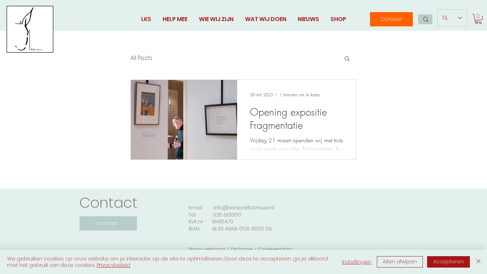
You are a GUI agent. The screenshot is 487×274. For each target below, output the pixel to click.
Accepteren (448, 261)
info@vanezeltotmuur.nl (244, 207)
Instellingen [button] (356, 261)
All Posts (141, 58)
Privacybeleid (113, 265)
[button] (478, 19)
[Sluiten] (478, 261)
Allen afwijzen (400, 261)
